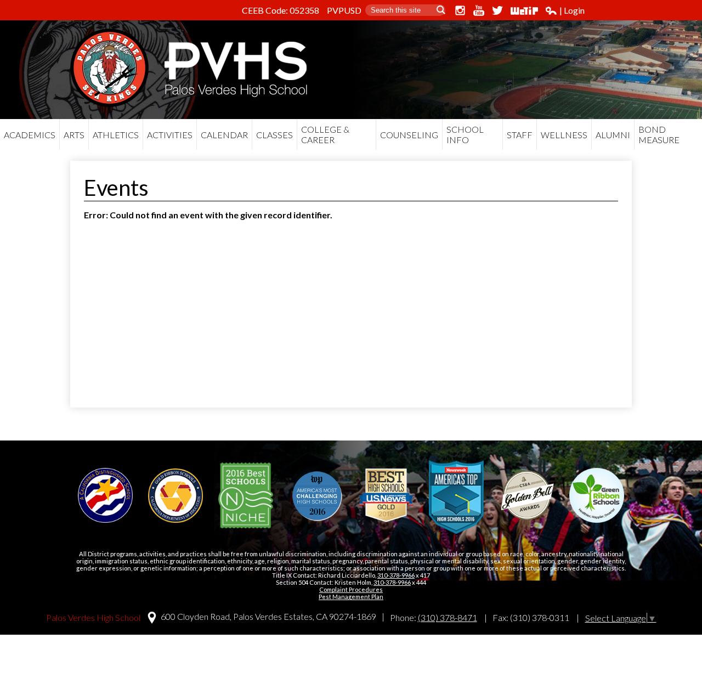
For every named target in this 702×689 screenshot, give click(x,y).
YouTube (478, 10)
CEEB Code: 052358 (280, 10)
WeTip (524, 10)
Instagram (460, 10)
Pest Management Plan (351, 596)
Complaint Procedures (351, 589)
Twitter (497, 10)
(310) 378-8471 (447, 617)
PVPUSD (344, 10)
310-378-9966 (396, 575)
